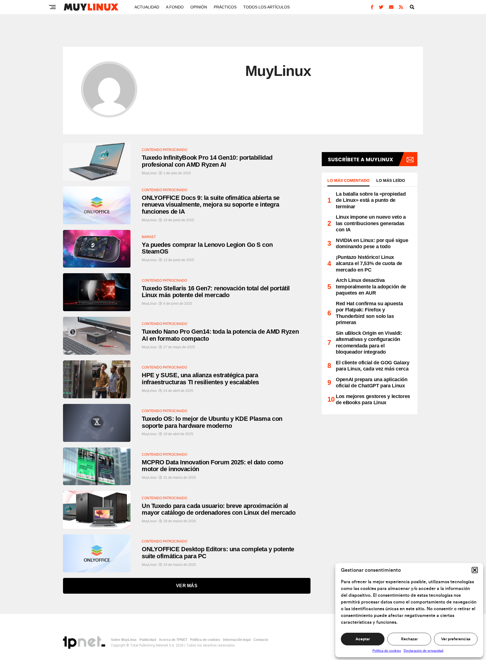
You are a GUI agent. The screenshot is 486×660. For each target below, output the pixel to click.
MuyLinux (149, 173)
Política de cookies (386, 650)
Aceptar (363, 639)
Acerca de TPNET (173, 640)
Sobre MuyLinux (124, 640)
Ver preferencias (455, 639)
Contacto (260, 640)
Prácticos (225, 7)
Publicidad (148, 640)
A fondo (175, 7)
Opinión (198, 7)
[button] (475, 570)
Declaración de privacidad (423, 650)
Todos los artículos (266, 7)
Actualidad (146, 7)
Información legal (237, 640)
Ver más (186, 585)
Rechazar (409, 639)
